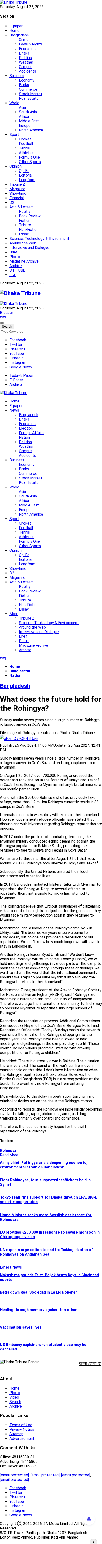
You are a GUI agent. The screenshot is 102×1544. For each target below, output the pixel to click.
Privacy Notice (21, 1429)
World (14, 103)
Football (26, 143)
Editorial (25, 175)
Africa (24, 116)
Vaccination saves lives (21, 1327)
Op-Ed (24, 171)
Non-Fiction (28, 229)
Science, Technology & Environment (39, 238)
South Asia (28, 112)
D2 (11, 202)
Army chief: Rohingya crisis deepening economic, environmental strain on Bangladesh (43, 1164)
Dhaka (24, 53)
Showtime (17, 193)
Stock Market (30, 94)
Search (15, 1402)
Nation (24, 437)
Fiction (24, 220)
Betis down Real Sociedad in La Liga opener (38, 1292)
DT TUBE (17, 270)
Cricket (25, 139)
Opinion (15, 166)
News (14, 410)
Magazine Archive (24, 261)
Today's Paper (21, 375)
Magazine (17, 189)
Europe (25, 125)
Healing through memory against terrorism (38, 1309)
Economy (26, 80)
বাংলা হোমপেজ (90, 1363)
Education (27, 48)
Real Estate (29, 98)
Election (26, 428)
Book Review (30, 216)
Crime (23, 39)
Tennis (24, 148)
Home (14, 30)
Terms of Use (20, 1425)
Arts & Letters (21, 207)
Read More (9, 1155)
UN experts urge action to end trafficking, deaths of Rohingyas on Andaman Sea (46, 1251)
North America (31, 130)
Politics (25, 57)
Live (12, 275)
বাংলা (3, 317)
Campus (25, 67)
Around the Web (22, 243)
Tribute (25, 225)
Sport (14, 134)
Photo (14, 256)
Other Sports (30, 161)
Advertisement (21, 1438)
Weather (26, 62)
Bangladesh (19, 35)
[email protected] (14, 1475)
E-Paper (16, 380)
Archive (15, 265)
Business (16, 76)
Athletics (26, 152)
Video (14, 1397)
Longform (27, 180)
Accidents (27, 71)
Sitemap (16, 1434)
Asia (22, 107)
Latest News (11, 1267)
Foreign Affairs (31, 433)
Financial (16, 198)
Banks (24, 85)
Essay (24, 234)
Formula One (29, 157)
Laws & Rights (31, 44)
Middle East (29, 121)
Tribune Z (17, 184)
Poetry (25, 211)
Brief (13, 252)
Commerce (28, 89)
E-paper (16, 26)
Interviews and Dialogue (29, 247)
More (13, 613)
